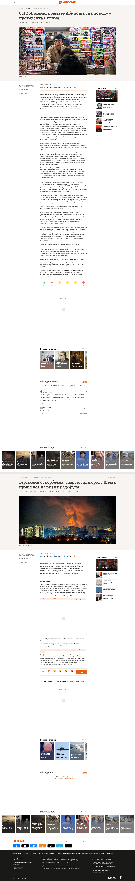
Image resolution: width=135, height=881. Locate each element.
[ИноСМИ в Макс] (16, 845)
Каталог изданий (17, 853)
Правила (84, 381)
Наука (41, 841)
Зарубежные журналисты (30, 853)
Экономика (35, 841)
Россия (28, 8)
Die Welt (21, 477)
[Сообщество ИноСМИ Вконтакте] (33, 845)
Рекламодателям (50, 853)
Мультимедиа (64, 841)
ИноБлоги (72, 841)
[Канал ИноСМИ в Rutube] (51, 845)
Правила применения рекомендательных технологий (90, 853)
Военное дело (48, 841)
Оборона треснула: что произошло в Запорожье (109, 588)
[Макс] (42, 87)
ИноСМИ (21, 8)
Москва (82, 681)
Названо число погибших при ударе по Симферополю (110, 575)
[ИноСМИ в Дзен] (25, 845)
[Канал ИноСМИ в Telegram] (59, 845)
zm (44, 391)
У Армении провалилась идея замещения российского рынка (106, 98)
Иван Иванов (47, 407)
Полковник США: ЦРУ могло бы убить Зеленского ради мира (109, 121)
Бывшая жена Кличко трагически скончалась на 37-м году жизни (110, 106)
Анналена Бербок (64, 681)
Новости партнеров (107, 88)
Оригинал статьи (111, 477)
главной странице (78, 387)
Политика (76, 681)
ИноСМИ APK (110, 853)
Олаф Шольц (56, 681)
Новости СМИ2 (63, 298)
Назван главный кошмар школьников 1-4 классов (104, 568)
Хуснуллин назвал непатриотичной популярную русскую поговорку (108, 597)
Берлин (42, 684)
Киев (45, 681)
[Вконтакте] (58, 87)
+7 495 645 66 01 (17, 868)
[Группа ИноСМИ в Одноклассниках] (42, 845)
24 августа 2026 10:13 (38, 477)
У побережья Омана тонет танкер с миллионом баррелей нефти (110, 128)
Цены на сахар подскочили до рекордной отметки (110, 582)
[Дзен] (49, 87)
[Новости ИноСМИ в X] (68, 845)
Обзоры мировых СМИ (46, 293)
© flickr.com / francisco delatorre (26, 76)
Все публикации (80, 841)
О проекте (42, 853)
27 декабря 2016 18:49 (37, 8)
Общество (56, 841)
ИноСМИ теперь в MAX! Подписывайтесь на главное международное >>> (63, 599)
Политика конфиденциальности (66, 853)
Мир (42, 681)
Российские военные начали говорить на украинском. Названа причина (108, 113)
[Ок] (75, 87)
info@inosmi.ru (16, 864)
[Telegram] (68, 87)
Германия (28, 477)
